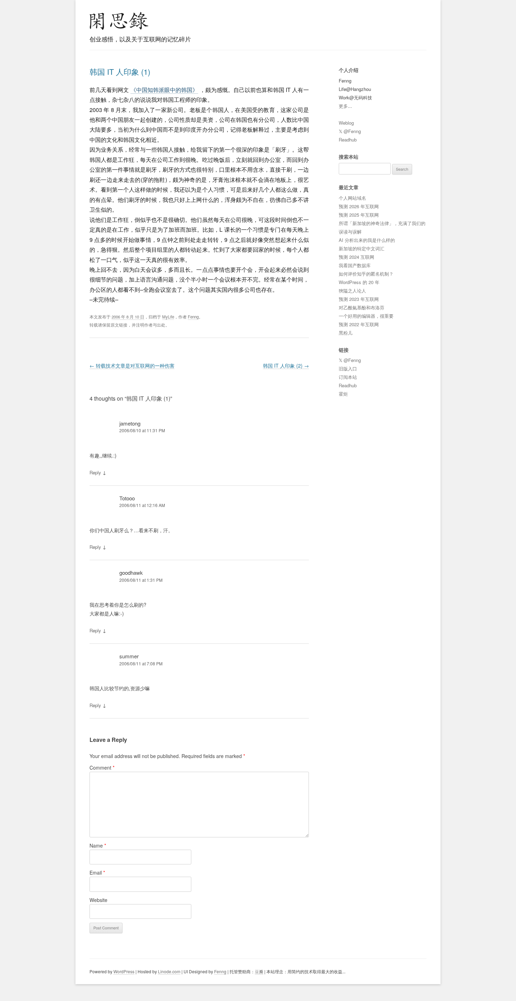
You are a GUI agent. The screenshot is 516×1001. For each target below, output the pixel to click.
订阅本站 (348, 377)
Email (97, 872)
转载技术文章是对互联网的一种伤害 (132, 365)
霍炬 (343, 393)
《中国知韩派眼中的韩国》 (164, 90)
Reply (95, 472)
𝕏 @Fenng (350, 131)
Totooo (127, 498)
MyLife (168, 317)
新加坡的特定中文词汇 (361, 248)
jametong (129, 423)
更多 (343, 106)
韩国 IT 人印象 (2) (286, 365)
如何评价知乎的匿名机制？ (366, 273)
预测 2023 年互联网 (359, 299)
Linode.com (169, 971)
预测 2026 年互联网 (359, 206)
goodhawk (131, 572)
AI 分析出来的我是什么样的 (367, 240)
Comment (102, 767)
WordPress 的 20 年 (359, 282)
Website (98, 899)
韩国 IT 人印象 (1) (120, 71)
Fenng (193, 317)
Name (98, 845)
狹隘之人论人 (352, 290)
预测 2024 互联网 (356, 256)
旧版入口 (348, 368)
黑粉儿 (345, 332)
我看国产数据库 (355, 265)
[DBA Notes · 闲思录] (119, 21)
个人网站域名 (352, 198)
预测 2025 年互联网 (359, 214)
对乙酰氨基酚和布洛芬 (361, 307)
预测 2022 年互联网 (359, 324)
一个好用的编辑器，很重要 (366, 315)
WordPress (123, 971)
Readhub (348, 139)
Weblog (346, 122)
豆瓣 (259, 971)
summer (129, 656)
